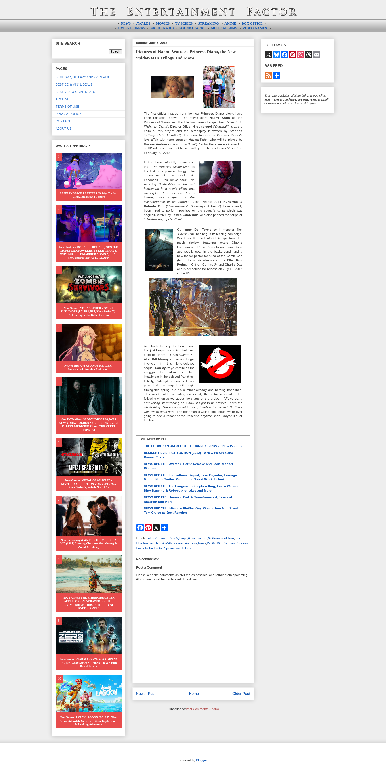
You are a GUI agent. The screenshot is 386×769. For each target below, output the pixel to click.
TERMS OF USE (67, 106)
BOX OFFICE (252, 23)
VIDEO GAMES (255, 28)
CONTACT (63, 121)
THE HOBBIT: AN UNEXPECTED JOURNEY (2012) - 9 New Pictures (193, 446)
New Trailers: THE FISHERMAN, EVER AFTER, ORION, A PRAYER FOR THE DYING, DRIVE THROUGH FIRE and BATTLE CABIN (88, 603)
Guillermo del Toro (221, 538)
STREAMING (208, 23)
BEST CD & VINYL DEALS (74, 84)
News (202, 543)
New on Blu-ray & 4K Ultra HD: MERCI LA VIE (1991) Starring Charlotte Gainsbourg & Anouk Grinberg (88, 543)
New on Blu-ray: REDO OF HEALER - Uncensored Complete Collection (88, 367)
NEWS (126, 23)
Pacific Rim (214, 543)
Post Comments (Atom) (202, 709)
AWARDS (143, 23)
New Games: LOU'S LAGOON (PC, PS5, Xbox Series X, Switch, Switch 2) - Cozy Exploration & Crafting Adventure (89, 721)
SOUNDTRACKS (192, 28)
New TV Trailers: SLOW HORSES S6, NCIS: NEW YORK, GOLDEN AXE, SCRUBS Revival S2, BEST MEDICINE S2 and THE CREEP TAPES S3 (88, 425)
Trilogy (186, 548)
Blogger (201, 760)
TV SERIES (184, 23)
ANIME (230, 23)
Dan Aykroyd (178, 538)
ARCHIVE (62, 99)
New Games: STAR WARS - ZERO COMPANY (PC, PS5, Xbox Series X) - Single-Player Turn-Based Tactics (88, 663)
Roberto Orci (154, 548)
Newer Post (145, 693)
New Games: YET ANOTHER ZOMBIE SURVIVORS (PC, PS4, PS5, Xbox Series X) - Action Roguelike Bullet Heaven (89, 311)
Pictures (229, 543)
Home (194, 693)
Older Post (241, 693)
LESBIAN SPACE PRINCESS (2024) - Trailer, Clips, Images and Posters (88, 195)
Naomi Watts (163, 543)
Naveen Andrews (185, 543)
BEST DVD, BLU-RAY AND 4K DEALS (82, 77)
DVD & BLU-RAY (131, 28)
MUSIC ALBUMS (224, 28)
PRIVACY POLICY (68, 114)
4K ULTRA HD (162, 28)
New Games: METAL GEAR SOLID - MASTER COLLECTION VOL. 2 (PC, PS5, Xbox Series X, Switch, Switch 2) (88, 484)
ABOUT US (63, 128)
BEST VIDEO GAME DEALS (75, 92)
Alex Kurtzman (158, 538)
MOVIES (163, 23)
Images (148, 543)
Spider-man (172, 548)
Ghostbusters (197, 538)
